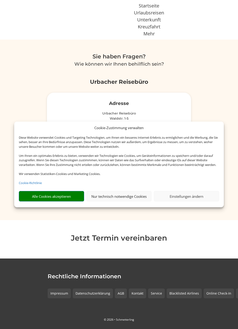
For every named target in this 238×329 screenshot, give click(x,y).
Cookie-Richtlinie (30, 183)
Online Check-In (218, 293)
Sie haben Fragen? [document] (119, 57)
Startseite (149, 6)
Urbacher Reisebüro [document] (119, 82)
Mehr (149, 34)
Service (156, 293)
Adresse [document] (119, 103)
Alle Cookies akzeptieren (51, 196)
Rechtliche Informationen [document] (84, 277)
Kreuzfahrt (149, 27)
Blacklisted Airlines (184, 293)
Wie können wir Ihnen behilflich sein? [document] (119, 64)
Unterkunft (149, 20)
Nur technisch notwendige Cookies (119, 196)
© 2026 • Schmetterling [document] (119, 320)
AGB (121, 293)
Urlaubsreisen (149, 13)
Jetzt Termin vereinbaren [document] (119, 238)
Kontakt (137, 293)
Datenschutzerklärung (93, 293)
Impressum (59, 293)
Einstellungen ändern (186, 196)
